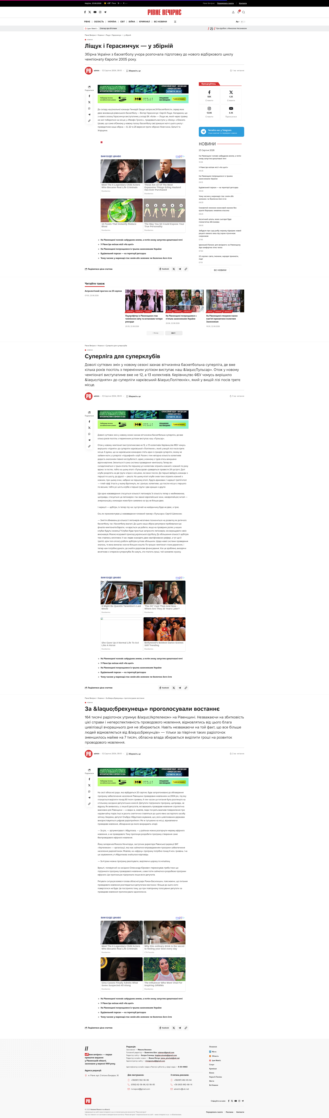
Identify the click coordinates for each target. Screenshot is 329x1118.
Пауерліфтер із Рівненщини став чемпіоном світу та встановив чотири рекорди (144, 319)
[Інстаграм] (100, 12)
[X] (90, 12)
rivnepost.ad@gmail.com (155, 1061)
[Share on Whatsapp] (89, 108)
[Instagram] (209, 112)
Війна (169, 311)
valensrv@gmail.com (166, 1052)
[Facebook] (209, 96)
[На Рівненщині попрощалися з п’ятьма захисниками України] (185, 301)
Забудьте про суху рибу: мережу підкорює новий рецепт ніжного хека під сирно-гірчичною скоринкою (220, 233)
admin (96, 71)
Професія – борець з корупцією (113, 28)
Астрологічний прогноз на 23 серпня (103, 291)
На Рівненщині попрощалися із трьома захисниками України (131, 249)
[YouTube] (95, 12)
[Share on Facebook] (89, 96)
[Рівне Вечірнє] (88, 1101)
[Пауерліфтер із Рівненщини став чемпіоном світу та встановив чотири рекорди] (144, 301)
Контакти (243, 3)
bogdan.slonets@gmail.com (166, 1055)
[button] (233, 12)
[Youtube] (231, 112)
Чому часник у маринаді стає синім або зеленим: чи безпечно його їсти (136, 258)
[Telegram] (105, 12)
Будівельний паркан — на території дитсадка (123, 253)
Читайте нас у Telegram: (220, 130)
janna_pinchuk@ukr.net (170, 1058)
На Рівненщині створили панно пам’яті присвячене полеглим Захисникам (222, 319)
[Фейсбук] (85, 12)
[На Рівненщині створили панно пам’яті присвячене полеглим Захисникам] (225, 301)
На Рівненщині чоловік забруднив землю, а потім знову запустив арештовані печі (141, 240)
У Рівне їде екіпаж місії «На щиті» (117, 244)
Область (139, 311)
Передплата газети (225, 3)
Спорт (148, 311)
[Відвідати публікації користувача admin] (89, 71)
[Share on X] (89, 102)
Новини (90, 39)
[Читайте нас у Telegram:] (203, 131)
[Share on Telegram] (89, 114)
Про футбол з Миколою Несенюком (231, 28)
